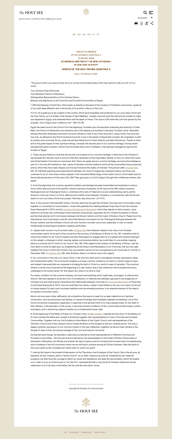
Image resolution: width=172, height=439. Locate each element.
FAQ (65, 432)
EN (79, 34)
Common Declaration (118, 282)
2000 (48, 18)
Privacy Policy (100, 432)
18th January (96, 314)
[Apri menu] (150, 12)
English (143, 19)
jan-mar (57, 18)
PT (98, 34)
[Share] (152, 24)
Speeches (39, 18)
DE (74, 34)
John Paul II (26, 18)
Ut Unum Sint (131, 167)
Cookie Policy (86, 432)
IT (93, 34)
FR (89, 34)
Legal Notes (74, 432)
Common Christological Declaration (80, 209)
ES (84, 34)
